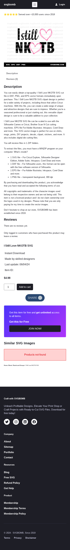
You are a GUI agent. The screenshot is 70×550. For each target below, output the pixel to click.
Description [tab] (12, 73)
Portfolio (9, 452)
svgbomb (10, 4)
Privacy (17, 538)
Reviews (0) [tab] (12, 79)
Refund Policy (12, 483)
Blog (6, 472)
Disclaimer (30, 538)
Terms (7, 538)
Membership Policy (15, 513)
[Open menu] (34, 4)
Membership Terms (15, 508)
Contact (8, 457)
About (7, 441)
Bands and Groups (18, 365)
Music (10, 365)
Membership (11, 503)
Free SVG (9, 477)
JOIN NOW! (35, 328)
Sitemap (8, 447)
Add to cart (25, 287)
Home (5, 365)
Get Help (9, 488)
